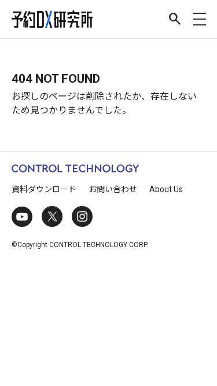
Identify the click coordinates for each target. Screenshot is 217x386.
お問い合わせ (113, 189)
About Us (166, 189)
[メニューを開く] (199, 19)
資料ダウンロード (44, 189)
